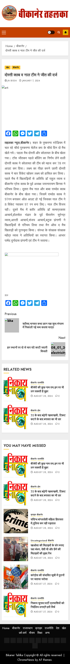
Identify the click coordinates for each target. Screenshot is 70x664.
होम (39, 410)
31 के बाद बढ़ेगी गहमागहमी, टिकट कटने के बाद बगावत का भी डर (48, 417)
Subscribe (65, 32)
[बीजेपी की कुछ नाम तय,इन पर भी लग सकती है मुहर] (16, 389)
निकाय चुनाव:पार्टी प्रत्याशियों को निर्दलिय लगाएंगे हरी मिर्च (47, 605)
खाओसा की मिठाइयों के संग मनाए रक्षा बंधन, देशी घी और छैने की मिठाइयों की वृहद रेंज (47, 549)
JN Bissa (12, 80)
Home (6, 628)
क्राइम (33, 514)
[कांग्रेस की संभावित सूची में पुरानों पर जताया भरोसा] (16, 577)
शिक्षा (39, 633)
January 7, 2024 (31, 80)
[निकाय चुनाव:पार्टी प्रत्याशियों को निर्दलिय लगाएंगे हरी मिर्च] (16, 605)
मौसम (32, 633)
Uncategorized (39, 540)
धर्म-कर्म (22, 633)
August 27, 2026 (43, 584)
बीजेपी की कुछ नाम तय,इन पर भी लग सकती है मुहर (47, 389)
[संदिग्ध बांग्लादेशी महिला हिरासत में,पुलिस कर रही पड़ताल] (16, 521)
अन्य (47, 633)
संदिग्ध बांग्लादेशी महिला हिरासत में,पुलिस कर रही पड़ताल (47, 521)
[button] (4, 32)
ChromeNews (25, 660)
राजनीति (41, 382)
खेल (7, 67)
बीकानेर (16, 67)
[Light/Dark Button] (51, 32)
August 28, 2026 (43, 396)
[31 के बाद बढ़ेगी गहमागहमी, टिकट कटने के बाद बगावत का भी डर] (16, 417)
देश (57, 628)
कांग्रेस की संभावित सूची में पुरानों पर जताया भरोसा (47, 577)
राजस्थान (27, 628)
